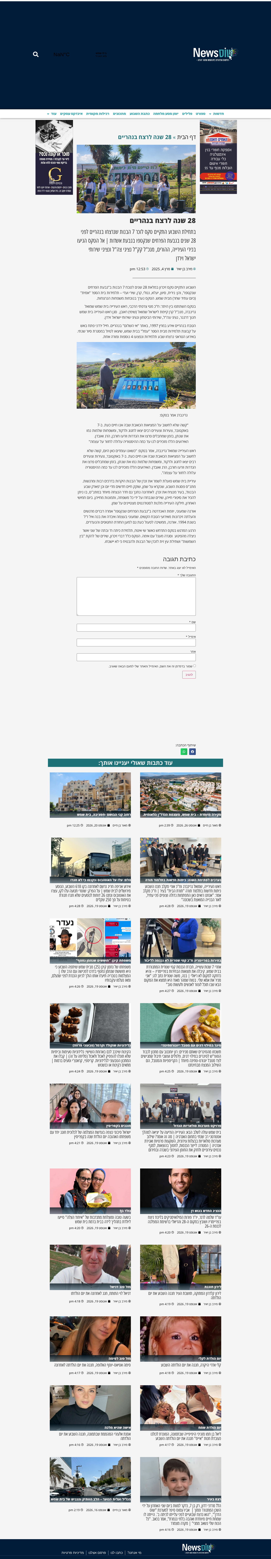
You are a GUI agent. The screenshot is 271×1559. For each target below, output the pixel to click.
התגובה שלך (187, 575)
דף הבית (186, 137)
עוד (53, 114)
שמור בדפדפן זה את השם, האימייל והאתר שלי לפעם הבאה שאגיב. (150, 666)
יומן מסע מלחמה (165, 114)
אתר (193, 651)
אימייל (191, 636)
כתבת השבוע (140, 114)
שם (192, 622)
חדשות (218, 114)
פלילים (187, 114)
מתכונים (119, 114)
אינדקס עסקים (71, 114)
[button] (192, 751)
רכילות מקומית (97, 114)
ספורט (200, 114)
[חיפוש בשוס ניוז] (36, 54)
